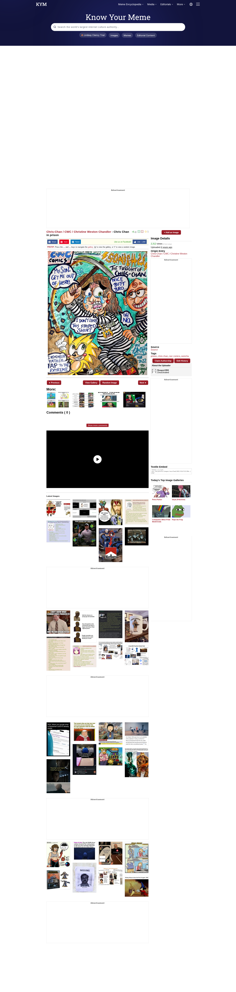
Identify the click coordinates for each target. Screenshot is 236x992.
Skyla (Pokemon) (178, 500)
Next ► (143, 382)
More (180, 4)
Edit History (182, 361)
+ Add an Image (171, 232)
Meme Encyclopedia (129, 4)
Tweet (76, 242)
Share (53, 242)
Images (114, 35)
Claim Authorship (163, 361)
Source (154, 350)
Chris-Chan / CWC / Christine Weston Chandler (78, 231)
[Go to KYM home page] (41, 5)
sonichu (185, 356)
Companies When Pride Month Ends (161, 521)
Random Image (109, 382)
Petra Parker (157, 500)
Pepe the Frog (177, 520)
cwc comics (174, 356)
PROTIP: (50, 247)
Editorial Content (146, 35)
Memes (127, 35)
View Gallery (91, 382)
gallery (90, 247)
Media (151, 4)
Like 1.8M (140, 242)
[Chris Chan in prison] (97, 313)
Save (65, 242)
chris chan (163, 356)
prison (154, 356)
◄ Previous (53, 382)
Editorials (166, 4)
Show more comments (97, 425)
